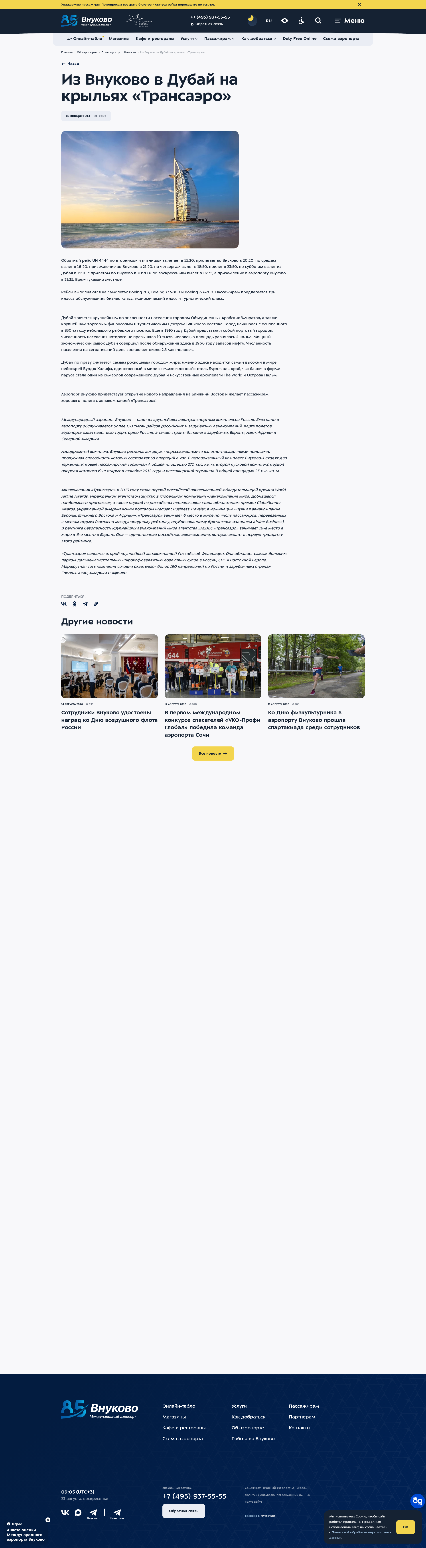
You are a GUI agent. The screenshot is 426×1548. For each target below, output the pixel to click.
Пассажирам (304, 1406)
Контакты (299, 1428)
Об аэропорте (87, 52)
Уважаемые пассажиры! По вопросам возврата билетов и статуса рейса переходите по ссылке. (138, 4)
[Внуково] (93, 1513)
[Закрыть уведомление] (359, 4)
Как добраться (249, 1417)
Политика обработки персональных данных (277, 1495)
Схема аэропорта (182, 1439)
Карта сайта (253, 1502)
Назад (73, 64)
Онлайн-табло (178, 1406)
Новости (130, 52)
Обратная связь (209, 24)
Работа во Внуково (253, 1439)
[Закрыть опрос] (47, 1519)
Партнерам (302, 1417)
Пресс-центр (110, 52)
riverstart (268, 1516)
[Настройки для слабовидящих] (284, 20)
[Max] (78, 1513)
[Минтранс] (117, 1513)
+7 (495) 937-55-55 (210, 17)
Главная (67, 52)
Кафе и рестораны (184, 1428)
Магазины (174, 1417)
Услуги (239, 1406)
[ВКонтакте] (65, 1513)
